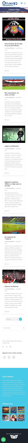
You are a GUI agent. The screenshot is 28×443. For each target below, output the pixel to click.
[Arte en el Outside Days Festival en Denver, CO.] (21, 410)
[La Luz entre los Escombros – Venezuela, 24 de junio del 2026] (5, 410)
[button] (3, 439)
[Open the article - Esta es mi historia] (8, 276)
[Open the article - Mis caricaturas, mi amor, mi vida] (8, 83)
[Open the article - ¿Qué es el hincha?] (8, 134)
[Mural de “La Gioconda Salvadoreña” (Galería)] (21, 417)
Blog (8, 70)
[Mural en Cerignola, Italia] (5, 417)
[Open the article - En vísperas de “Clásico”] (8, 225)
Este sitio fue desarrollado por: (14, 433)
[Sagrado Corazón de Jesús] (13, 417)
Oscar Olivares (10, 48)
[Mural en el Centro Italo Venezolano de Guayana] (13, 410)
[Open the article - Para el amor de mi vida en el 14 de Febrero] (8, 29)
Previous (9, 319)
